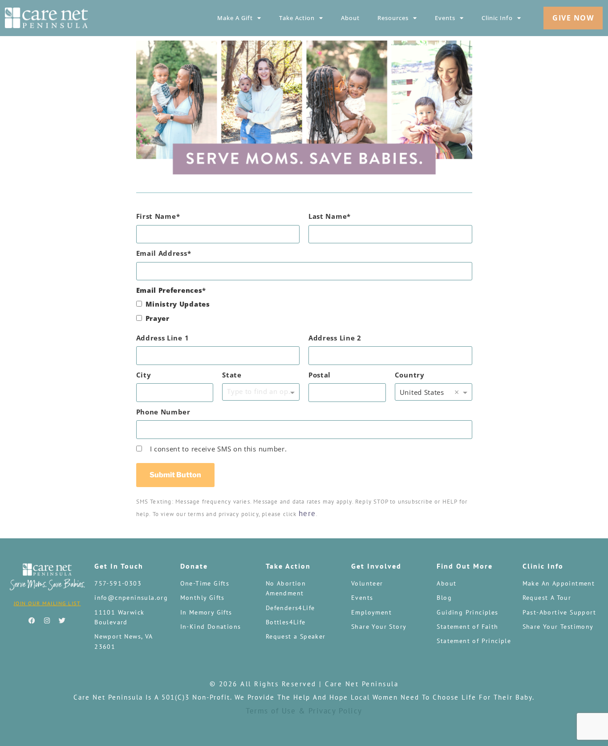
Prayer (158, 318)
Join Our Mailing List (47, 603)
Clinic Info (497, 18)
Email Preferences (169, 290)
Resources (393, 18)
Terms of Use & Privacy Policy (304, 711)
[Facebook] (32, 620)
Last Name (327, 216)
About (350, 18)
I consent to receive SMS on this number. (218, 448)
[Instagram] (47, 620)
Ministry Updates (178, 303)
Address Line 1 (162, 337)
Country (410, 374)
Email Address (161, 253)
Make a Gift (235, 18)
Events (445, 18)
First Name (156, 216)
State (232, 374)
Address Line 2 (334, 337)
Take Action (297, 18)
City (143, 374)
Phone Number (163, 411)
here (307, 513)
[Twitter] (62, 620)
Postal (319, 374)
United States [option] (422, 392)
